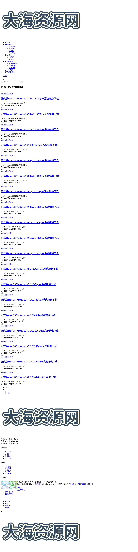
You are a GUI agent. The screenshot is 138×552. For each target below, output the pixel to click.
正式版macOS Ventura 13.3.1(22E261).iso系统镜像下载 (30, 330)
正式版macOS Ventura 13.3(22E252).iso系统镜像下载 (29, 346)
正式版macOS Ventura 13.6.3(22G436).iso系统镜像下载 (30, 237)
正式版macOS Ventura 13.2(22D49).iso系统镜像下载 (28, 377)
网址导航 (8, 456)
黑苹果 (11, 51)
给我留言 (12, 68)
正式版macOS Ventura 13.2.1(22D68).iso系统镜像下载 (29, 361)
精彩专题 (12, 53)
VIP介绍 (8, 467)
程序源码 (12, 49)
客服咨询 (8, 469)
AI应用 (11, 57)
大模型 (11, 59)
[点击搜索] (21, 82)
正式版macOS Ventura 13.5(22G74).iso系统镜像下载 (28, 284)
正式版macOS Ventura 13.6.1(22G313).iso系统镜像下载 (30, 253)
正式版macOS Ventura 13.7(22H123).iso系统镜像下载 (29, 145)
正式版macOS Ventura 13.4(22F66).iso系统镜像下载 (28, 315)
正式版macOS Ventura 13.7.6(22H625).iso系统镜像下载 (30, 114)
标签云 (7, 454)
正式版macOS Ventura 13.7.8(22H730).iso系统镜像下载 (30, 98)
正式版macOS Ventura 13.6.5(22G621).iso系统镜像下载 (30, 222)
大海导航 (9, 70)
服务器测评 (13, 63)
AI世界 (9, 55)
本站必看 (9, 61)
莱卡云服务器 (71, 484)
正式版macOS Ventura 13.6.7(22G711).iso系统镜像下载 (30, 191)
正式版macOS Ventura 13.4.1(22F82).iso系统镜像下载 (29, 299)
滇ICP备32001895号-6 (85, 484)
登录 (5, 76)
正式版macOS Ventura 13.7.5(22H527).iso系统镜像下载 (30, 129)
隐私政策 (8, 473)
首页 (8, 42)
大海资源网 (37, 484)
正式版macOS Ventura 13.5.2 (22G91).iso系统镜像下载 (29, 268)
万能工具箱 (10, 72)
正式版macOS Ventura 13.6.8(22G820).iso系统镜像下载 (30, 176)
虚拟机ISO (9, 94)
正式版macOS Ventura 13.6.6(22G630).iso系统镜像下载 (30, 207)
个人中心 (8, 452)
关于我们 (8, 471)
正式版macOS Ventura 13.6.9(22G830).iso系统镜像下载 (30, 160)
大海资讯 (10, 44)
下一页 (7, 393)
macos (3, 94)
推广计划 (8, 458)
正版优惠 (12, 66)
